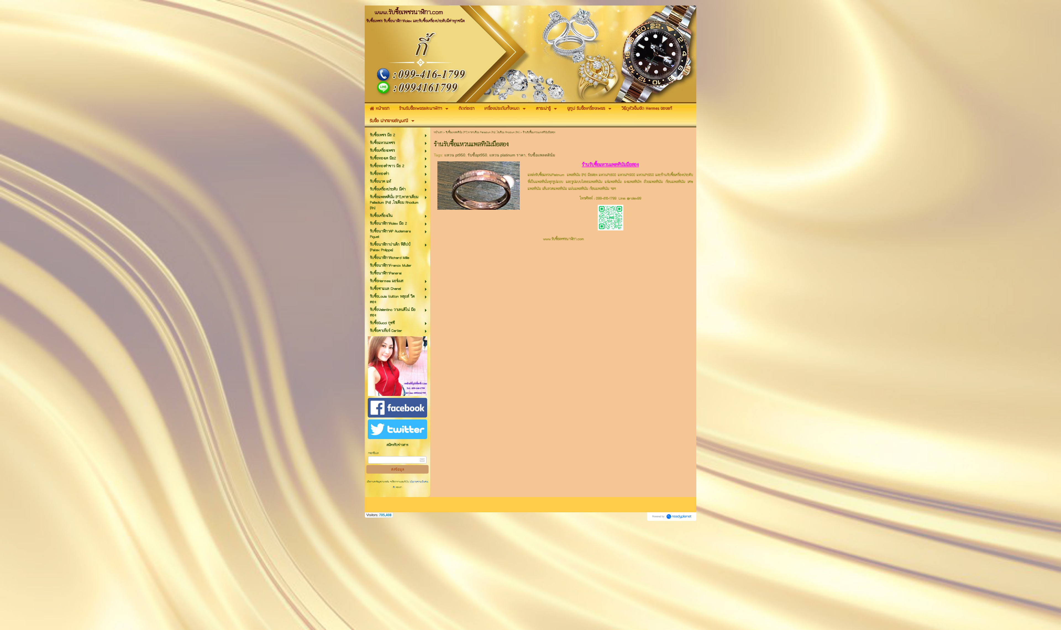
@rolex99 (634, 198)
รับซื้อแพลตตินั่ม (541, 155)
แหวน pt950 (454, 155)
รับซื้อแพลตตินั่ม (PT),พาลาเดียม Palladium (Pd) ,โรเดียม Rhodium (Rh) (482, 132)
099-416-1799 (606, 198)
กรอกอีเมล (373, 453)
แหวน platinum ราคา (507, 155)
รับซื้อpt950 (477, 155)
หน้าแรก (438, 132)
